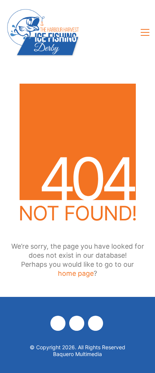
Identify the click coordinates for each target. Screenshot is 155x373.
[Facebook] (57, 323)
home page (76, 273)
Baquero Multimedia (77, 354)
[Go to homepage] (43, 32)
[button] (145, 32)
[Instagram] (76, 323)
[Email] (95, 323)
